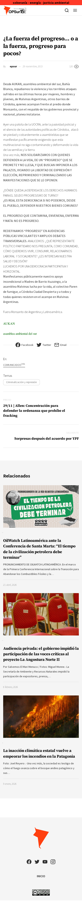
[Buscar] (67, 10)
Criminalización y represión (21, 382)
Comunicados (14, 365)
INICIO (41, 876)
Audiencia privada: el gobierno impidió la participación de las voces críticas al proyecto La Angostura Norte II (41, 654)
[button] (75, 10)
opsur (13, 66)
